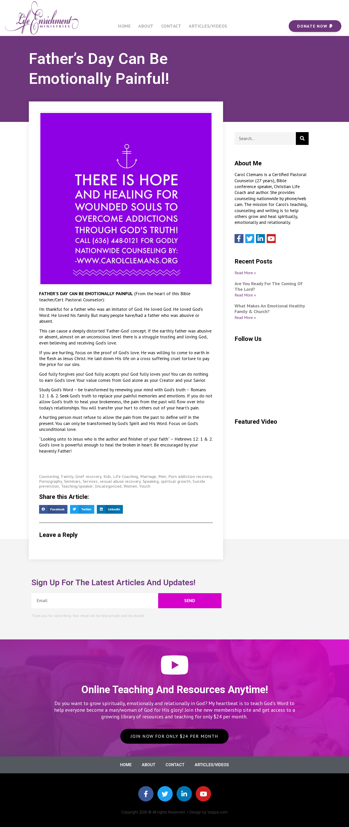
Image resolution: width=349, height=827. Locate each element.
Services (90, 481)
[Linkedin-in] (184, 793)
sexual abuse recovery (120, 481)
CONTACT (171, 26)
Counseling (49, 476)
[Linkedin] (260, 238)
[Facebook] (239, 238)
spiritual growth (176, 481)
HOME (124, 26)
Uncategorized (108, 486)
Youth (144, 486)
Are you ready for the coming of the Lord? (269, 286)
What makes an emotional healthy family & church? (270, 308)
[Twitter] (249, 238)
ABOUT (146, 26)
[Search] (302, 138)
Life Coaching (125, 476)
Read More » (245, 272)
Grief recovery (88, 476)
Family (67, 476)
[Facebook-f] (146, 793)
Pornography (50, 481)
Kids (107, 476)
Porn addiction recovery (190, 476)
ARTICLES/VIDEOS (208, 26)
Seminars (72, 481)
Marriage (148, 476)
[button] (53, 509)
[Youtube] (271, 238)
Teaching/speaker (77, 486)
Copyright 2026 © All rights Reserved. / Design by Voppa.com (174, 812)
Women (130, 486)
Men (162, 476)
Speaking (151, 481)
